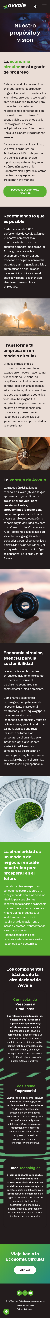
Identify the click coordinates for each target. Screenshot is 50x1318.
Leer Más (25, 1270)
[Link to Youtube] (30, 1293)
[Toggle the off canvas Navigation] (44, 6)
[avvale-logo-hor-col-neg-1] (14, 6)
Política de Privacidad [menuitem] (25, 1306)
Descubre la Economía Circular (25, 191)
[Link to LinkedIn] (19, 1293)
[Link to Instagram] (25, 1293)
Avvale (15, 1301)
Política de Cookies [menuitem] (25, 1309)
